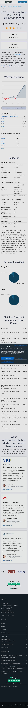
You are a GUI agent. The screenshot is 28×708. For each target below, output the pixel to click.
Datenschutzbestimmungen (20, 345)
